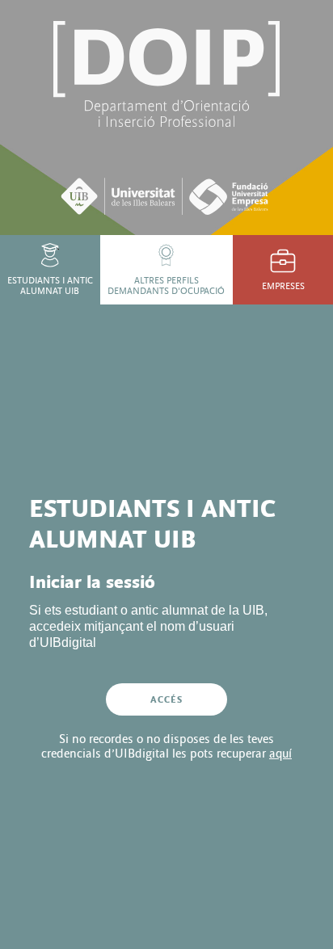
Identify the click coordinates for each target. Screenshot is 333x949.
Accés (166, 699)
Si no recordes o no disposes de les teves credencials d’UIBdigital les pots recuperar (166, 746)
